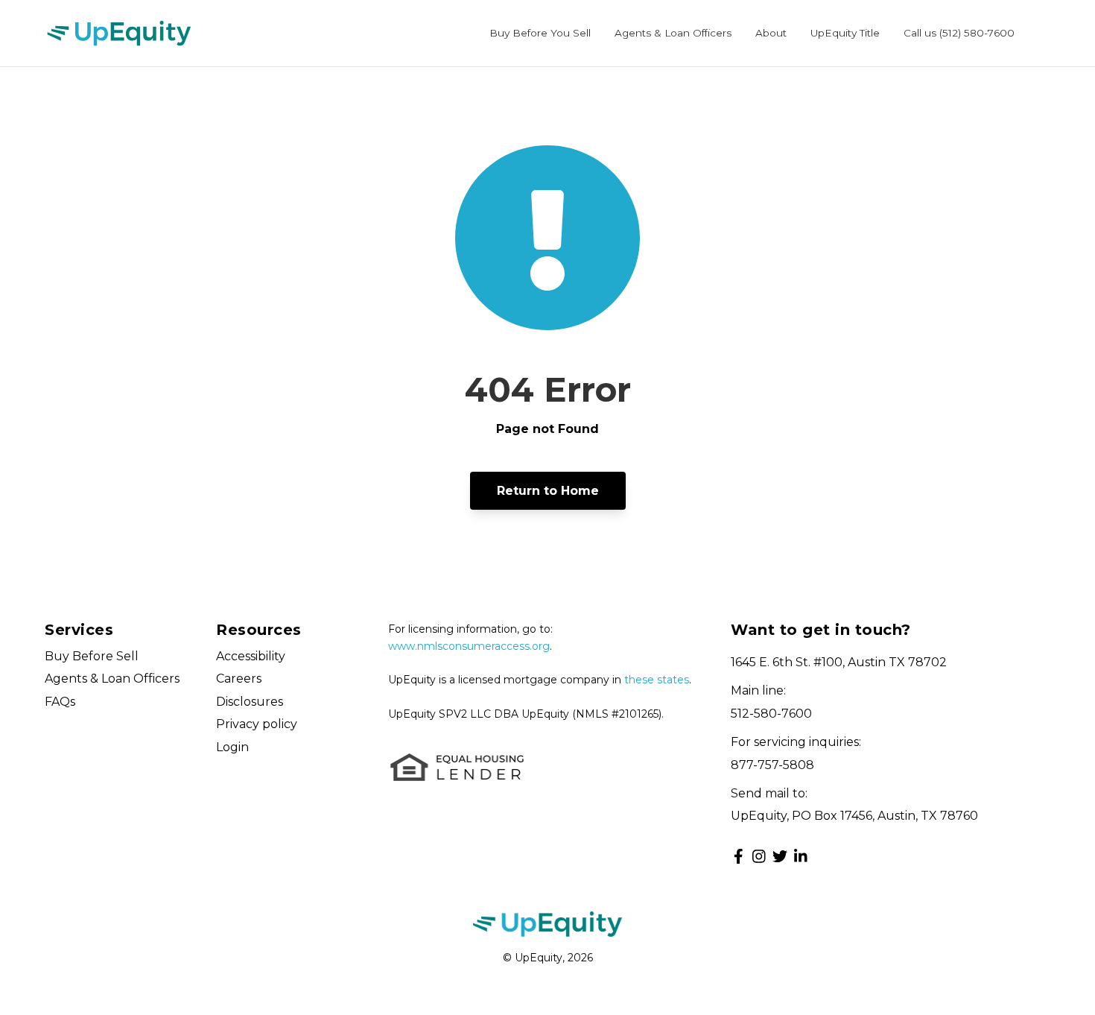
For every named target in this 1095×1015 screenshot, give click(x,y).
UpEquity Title (845, 33)
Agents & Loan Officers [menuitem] (112, 678)
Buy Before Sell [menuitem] (92, 656)
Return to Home (548, 491)
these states (656, 679)
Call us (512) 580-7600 (959, 33)
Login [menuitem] (232, 747)
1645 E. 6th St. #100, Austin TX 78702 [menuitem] (839, 662)
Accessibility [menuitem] (250, 656)
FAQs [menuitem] (60, 702)
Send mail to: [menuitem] (769, 793)
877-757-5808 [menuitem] (772, 765)
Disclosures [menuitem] (249, 702)
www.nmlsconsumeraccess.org (469, 646)
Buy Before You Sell (540, 33)
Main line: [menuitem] (758, 690)
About (771, 33)
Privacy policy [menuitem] (256, 724)
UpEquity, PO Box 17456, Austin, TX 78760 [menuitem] (854, 816)
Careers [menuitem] (238, 678)
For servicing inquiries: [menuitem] (796, 742)
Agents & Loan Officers (673, 33)
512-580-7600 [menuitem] (771, 713)
